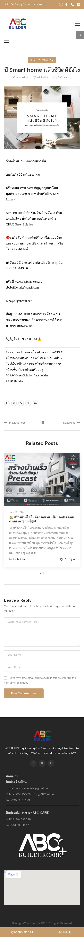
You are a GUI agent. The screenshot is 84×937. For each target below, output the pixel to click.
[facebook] (33, 763)
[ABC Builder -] (17, 23)
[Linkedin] (35, 403)
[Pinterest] (21, 403)
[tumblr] (50, 763)
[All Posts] (42, 422)
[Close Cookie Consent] (82, 910)
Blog (52, 60)
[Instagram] (28, 403)
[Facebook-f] (66, 4)
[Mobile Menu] (77, 23)
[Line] (78, 4)
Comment (64, 77)
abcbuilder (22, 77)
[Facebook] (7, 403)
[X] (14, 403)
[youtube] (42, 763)
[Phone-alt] (72, 4)
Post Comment (21, 693)
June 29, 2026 (16, 512)
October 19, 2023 (38, 60)
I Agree (42, 927)
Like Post (43, 77)
